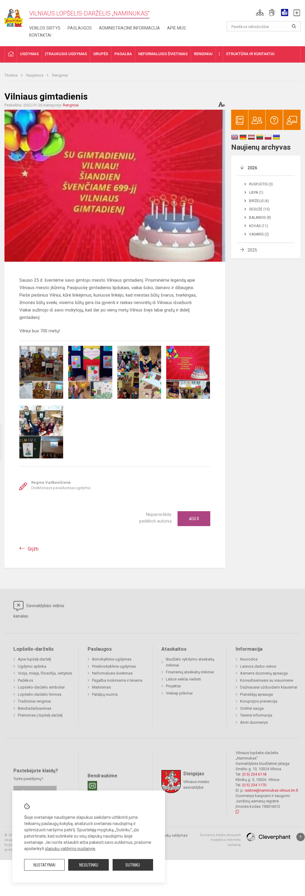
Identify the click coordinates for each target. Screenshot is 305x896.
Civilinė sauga (252, 708)
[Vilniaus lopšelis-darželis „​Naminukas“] (16, 16)
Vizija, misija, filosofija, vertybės (45, 673)
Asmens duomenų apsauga (264, 673)
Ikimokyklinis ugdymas (111, 659)
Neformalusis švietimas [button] (163, 54)
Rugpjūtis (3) (261, 184)
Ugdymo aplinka (32, 666)
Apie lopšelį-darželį (34, 659)
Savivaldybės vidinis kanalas (38, 611)
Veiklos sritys (44, 28)
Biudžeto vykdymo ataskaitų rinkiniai (190, 662)
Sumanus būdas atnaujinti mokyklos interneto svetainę (220, 840)
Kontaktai (40, 35)
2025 (252, 250)
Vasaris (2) (259, 234)
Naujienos (35, 75)
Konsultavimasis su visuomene (266, 680)
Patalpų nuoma (105, 694)
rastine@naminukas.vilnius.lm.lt (271, 790)
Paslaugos (80, 28)
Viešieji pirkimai (179, 693)
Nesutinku (88, 865)
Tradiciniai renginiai (34, 701)
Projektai (173, 686)
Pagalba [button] (123, 54)
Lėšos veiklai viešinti (183, 679)
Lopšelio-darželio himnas (39, 694)
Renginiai (60, 75)
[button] (260, 12)
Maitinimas (101, 687)
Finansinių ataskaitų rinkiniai (190, 672)
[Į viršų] (300, 837)
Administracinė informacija (129, 28)
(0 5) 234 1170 (254, 785)
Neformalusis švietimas (112, 673)
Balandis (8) (260, 218)
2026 (252, 167)
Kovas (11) (258, 226)
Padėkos (25, 680)
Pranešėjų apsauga (256, 694)
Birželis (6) (259, 201)
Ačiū (194, 518)
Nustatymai (44, 865)
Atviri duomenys (254, 722)
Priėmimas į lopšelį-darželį (40, 715)
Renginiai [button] (203, 54)
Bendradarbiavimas (34, 708)
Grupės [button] (100, 54)
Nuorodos (249, 659)
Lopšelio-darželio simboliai (41, 687)
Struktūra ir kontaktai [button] (250, 54)
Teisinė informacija (256, 715)
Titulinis (11, 75)
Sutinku (132, 865)
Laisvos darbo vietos (258, 666)
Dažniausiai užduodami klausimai (268, 687)
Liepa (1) (256, 192)
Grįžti (33, 549)
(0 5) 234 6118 (254, 774)
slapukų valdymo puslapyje (70, 848)
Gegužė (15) (259, 209)
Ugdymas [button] (29, 54)
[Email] (92, 785)
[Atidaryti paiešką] (294, 26)
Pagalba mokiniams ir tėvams (117, 680)
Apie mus (176, 28)
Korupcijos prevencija (258, 701)
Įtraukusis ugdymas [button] (66, 54)
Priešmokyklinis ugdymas (114, 666)
